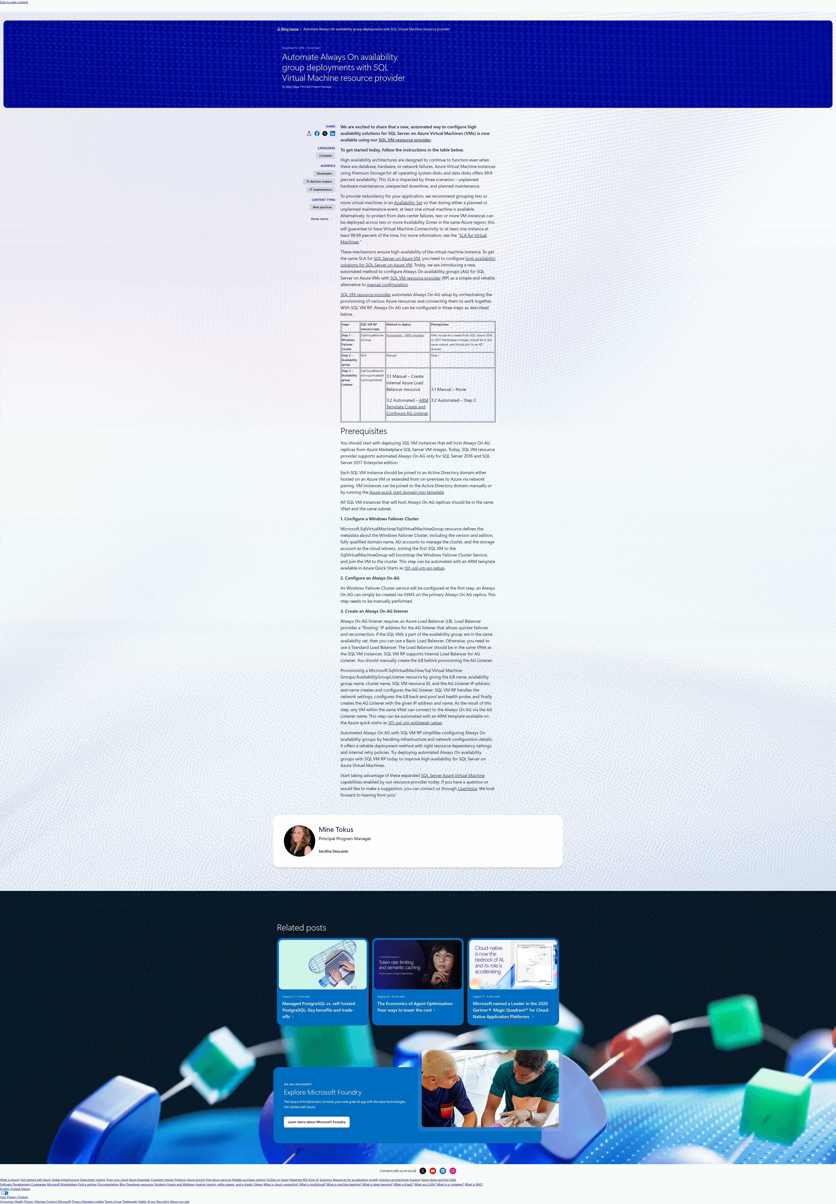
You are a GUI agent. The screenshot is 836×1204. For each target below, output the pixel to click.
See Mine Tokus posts (333, 851)
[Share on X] (324, 133)
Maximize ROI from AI (304, 1180)
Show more (319, 219)
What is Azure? (10, 1180)
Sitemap (40, 1201)
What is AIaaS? (403, 1184)
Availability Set (408, 202)
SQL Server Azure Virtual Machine (453, 775)
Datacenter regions (92, 1180)
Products (180, 1180)
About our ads (179, 1201)
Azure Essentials (139, 1180)
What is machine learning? (344, 1184)
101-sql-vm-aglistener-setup (415, 722)
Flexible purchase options (249, 1180)
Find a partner (87, 1184)
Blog (122, 1184)
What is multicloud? (312, 1184)
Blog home (290, 29)
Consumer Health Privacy (17, 1201)
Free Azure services (218, 1180)
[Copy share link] (309, 133)
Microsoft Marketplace (62, 1184)
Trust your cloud (117, 1180)
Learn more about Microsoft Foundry (317, 1122)
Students (160, 1184)
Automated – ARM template (405, 335)
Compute (325, 155)
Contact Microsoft (58, 1201)
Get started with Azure (36, 1180)
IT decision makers (319, 181)
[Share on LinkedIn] (332, 133)
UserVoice (467, 788)
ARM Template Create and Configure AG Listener (407, 407)
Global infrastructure (65, 1180)
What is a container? (450, 1184)
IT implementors (321, 189)
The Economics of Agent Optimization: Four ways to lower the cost (415, 1007)
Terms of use (113, 1201)
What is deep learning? (377, 1184)
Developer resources (139, 1184)
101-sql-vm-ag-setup (424, 568)
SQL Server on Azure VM (397, 258)
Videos (258, 1184)
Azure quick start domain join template (406, 492)
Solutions (326, 1180)
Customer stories (162, 1180)
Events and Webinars (181, 1184)
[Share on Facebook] (317, 133)
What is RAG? (474, 1184)
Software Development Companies (23, 1184)
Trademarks (130, 1201)
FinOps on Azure (277, 1180)
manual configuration (387, 284)
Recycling (163, 1201)
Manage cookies (93, 1201)
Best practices (322, 207)
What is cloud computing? (280, 1184)
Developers (324, 173)
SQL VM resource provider (415, 278)
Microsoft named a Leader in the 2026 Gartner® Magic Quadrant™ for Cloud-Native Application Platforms (511, 1010)
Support (415, 1180)
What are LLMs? (425, 1184)
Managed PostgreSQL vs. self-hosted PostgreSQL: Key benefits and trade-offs (318, 1010)
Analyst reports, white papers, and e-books (224, 1184)
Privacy (77, 1201)
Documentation (108, 1184)
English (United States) (15, 1189)
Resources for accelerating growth (355, 1180)
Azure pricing (196, 1180)
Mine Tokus (292, 86)
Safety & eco (147, 1201)
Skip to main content (14, 2)
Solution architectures (394, 1180)
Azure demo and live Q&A (438, 1180)
